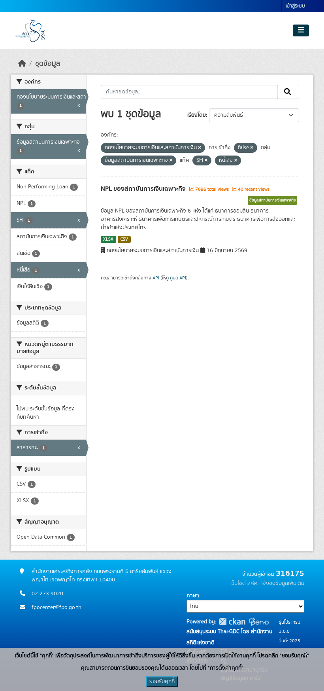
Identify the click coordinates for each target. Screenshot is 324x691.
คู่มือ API (178, 277)
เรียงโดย (196, 115)
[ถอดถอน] (199, 148)
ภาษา (192, 596)
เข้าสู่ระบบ (295, 6)
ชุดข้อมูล (47, 64)
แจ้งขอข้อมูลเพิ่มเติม (282, 583)
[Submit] (288, 92)
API (156, 277)
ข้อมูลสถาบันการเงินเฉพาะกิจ (272, 200)
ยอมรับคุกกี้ (162, 681)
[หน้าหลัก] (22, 64)
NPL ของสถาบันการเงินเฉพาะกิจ (144, 189)
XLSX (108, 239)
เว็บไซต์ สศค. (244, 583)
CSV (124, 239)
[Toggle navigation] (301, 30)
